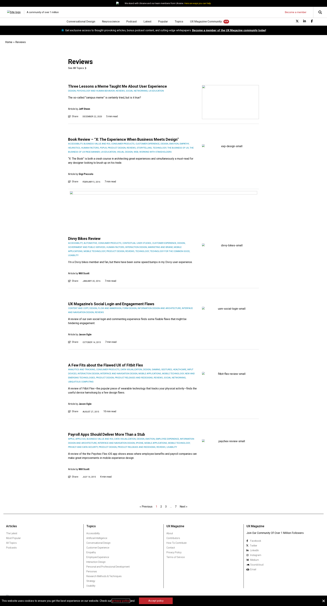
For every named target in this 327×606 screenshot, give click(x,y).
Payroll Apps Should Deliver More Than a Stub (106, 434)
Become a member (295, 12)
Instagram (255, 555)
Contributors (173, 538)
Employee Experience (97, 557)
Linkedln (254, 550)
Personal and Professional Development (108, 566)
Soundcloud (256, 564)
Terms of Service (175, 557)
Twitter (253, 545)
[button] (323, 601)
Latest (147, 21)
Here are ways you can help (197, 3)
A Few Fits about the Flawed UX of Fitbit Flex (105, 365)
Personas (91, 571)
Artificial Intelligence (96, 538)
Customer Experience (97, 547)
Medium (254, 560)
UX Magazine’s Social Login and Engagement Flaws (111, 304)
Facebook (255, 540)
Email (253, 569)
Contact (170, 547)
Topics (179, 21)
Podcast (131, 21)
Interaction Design (96, 562)
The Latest (11, 533)
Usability (90, 585)
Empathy (91, 552)
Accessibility (93, 533)
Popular (163, 21)
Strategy (90, 581)
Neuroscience (111, 21)
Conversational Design (81, 21)
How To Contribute (176, 543)
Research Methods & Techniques (104, 576)
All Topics (11, 543)
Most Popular (13, 538)
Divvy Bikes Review (84, 238)
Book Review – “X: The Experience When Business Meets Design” (123, 139)
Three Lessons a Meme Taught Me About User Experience (117, 86)
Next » (183, 506)
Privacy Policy (174, 552)
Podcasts (11, 547)
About (169, 533)
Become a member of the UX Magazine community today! (229, 30)
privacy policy (121, 600)
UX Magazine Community (206, 21)
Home (8, 42)
